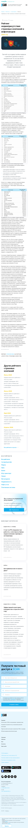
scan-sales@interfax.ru (5, 791)
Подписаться (15, 509)
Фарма (3, 464)
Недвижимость (6, 481)
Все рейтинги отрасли (10, 447)
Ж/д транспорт (6, 473)
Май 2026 (7, 413)
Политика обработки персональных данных (10, 757)
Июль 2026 (8, 375)
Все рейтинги (5, 459)
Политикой (13, 698)
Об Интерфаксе (4, 753)
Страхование (13, 11)
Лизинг (3, 476)
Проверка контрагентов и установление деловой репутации (11, 725)
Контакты (3, 743)
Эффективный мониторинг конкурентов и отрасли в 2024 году (14, 609)
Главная (2, 11)
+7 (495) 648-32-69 (5, 787)
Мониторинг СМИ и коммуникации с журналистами (12, 722)
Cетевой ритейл (6, 462)
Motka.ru (7, 810)
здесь (6, 821)
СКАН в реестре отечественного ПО (9, 755)
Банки (3, 470)
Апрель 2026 (8, 427)
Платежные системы (8, 487)
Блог (2, 741)
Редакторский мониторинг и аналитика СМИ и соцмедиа (13, 728)
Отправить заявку (14, 704)
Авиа (2, 467)
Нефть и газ (5, 484)
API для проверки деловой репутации (9, 731)
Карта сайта (4, 746)
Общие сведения (5, 762)
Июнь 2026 (8, 391)
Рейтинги (7, 11)
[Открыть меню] (26, 5)
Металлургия (5, 479)
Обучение (3, 737)
